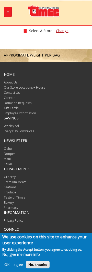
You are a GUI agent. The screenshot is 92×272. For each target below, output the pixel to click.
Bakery (9, 202)
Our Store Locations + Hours (24, 87)
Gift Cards (11, 108)
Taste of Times (14, 197)
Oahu (8, 148)
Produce (10, 192)
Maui (7, 159)
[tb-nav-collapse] (8, 12)
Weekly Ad (11, 126)
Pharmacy (11, 207)
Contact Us (12, 92)
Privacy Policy (13, 220)
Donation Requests (17, 103)
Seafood (10, 187)
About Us (10, 82)
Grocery (10, 177)
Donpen (10, 154)
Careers (9, 98)
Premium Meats (15, 182)
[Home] (44, 10)
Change (62, 30)
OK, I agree (13, 264)
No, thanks (37, 264)
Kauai (8, 164)
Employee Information (20, 113)
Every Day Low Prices (19, 131)
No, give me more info (21, 254)
